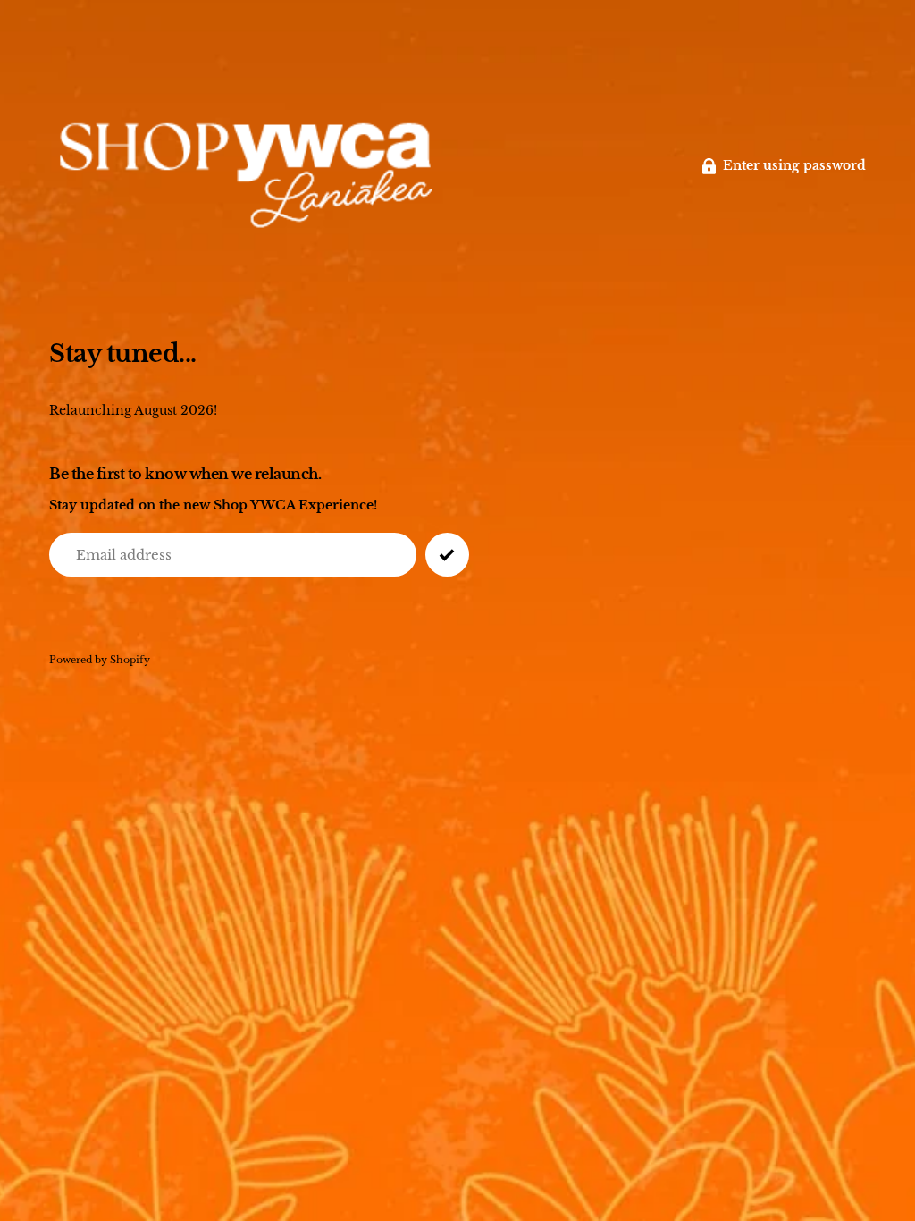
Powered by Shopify (99, 660)
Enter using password (794, 165)
